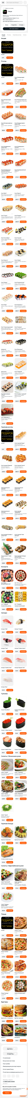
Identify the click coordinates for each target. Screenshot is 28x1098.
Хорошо (7, 1092)
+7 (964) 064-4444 (9, 1081)
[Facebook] (9, 1076)
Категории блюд (8, 1069)
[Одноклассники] (13, 1076)
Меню (6, 24)
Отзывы (21, 24)
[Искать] (21, 2)
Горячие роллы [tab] (17, 34)
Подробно (14, 24)
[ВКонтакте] (4, 1076)
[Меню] (3, 2)
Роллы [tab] (9, 34)
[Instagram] (17, 1076)
